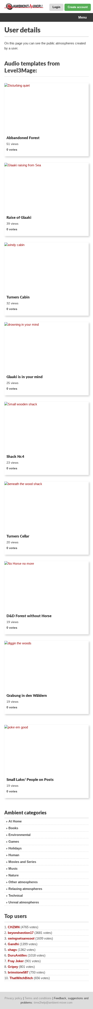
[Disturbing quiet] (46, 108)
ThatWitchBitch (21, 978)
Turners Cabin (18, 297)
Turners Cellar (17, 536)
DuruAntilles (17, 955)
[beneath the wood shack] (46, 507)
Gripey (13, 967)
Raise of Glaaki (18, 217)
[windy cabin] (46, 268)
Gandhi (13, 944)
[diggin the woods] (46, 666)
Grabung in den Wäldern (26, 695)
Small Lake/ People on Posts (30, 780)
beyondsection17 (21, 933)
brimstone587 (18, 972)
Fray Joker (16, 961)
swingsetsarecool (21, 938)
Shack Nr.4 (15, 456)
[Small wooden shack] (46, 427)
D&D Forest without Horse (28, 616)
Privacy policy (13, 998)
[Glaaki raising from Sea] (46, 188)
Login (56, 7)
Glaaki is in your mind (24, 377)
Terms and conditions (38, 998)
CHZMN (14, 927)
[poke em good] (46, 750)
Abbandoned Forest (23, 138)
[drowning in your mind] (46, 347)
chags (12, 950)
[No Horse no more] (46, 586)
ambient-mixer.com (26, 6)
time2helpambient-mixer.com (53, 1002)
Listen (15, 128)
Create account (78, 7)
